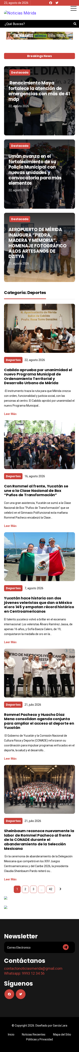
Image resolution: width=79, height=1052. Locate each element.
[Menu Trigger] (73, 8)
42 (50, 889)
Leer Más (10, 414)
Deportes (13, 360)
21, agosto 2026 (19, 263)
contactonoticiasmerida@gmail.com (33, 968)
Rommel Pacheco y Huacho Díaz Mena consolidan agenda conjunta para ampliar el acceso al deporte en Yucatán (39, 721)
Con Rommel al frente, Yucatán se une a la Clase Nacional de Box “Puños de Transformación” (36, 490)
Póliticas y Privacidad (39, 1039)
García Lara (60, 1025)
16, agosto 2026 (35, 476)
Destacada (19, 72)
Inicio (11, 1034)
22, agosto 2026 (19, 106)
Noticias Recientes (33, 1034)
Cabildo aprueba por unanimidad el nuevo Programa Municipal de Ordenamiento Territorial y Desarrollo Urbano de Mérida (38, 376)
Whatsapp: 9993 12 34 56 (24, 973)
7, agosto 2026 (34, 588)
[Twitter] (56, 2)
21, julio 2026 (33, 704)
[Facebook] (50, 2)
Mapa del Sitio (62, 1034)
